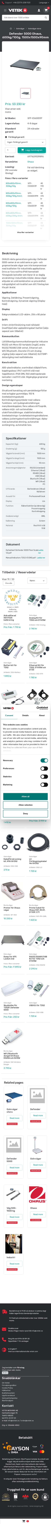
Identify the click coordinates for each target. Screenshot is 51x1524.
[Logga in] (39, 10)
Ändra (5, 1373)
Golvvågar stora (34, 29)
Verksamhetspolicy (9, 1398)
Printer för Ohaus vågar (12, 909)
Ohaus (30, 162)
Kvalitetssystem (8, 1393)
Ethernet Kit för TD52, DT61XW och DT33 (37, 667)
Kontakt (8, 1406)
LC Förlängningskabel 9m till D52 (38, 861)
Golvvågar (20, 29)
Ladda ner (41, 558)
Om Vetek (6, 1383)
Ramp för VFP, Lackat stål (10, 958)
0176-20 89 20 (10, 1418)
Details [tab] (25, 715)
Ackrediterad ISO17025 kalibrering (10, 617)
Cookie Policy (7, 1388)
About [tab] (42, 715)
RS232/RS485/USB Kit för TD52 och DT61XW (38, 959)
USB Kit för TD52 (37, 1005)
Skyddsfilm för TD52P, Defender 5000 (11, 1007)
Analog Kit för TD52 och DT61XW (37, 619)
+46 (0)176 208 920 (21, 3)
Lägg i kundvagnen (33, 150)
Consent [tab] (9, 715)
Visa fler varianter (25, 232)
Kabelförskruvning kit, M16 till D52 (12, 860)
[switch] (44, 768)
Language (43, 3)
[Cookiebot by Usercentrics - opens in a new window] (36, 708)
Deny (25, 813)
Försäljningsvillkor (9, 1385)
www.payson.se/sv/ (29, 1474)
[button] (45, 1497)
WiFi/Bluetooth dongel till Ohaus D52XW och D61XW (12, 1056)
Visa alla (8, 583)
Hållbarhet (6, 1390)
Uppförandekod (8, 1395)
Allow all (25, 796)
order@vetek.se (27, 1421)
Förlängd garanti (16, 137)
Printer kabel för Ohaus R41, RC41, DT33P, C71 (37, 910)
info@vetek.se (37, 1331)
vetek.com (34, 1351)
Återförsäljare (7, 1401)
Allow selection (26, 805)
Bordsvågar (8, 905)
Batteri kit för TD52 (10, 666)
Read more (14, 1118)
